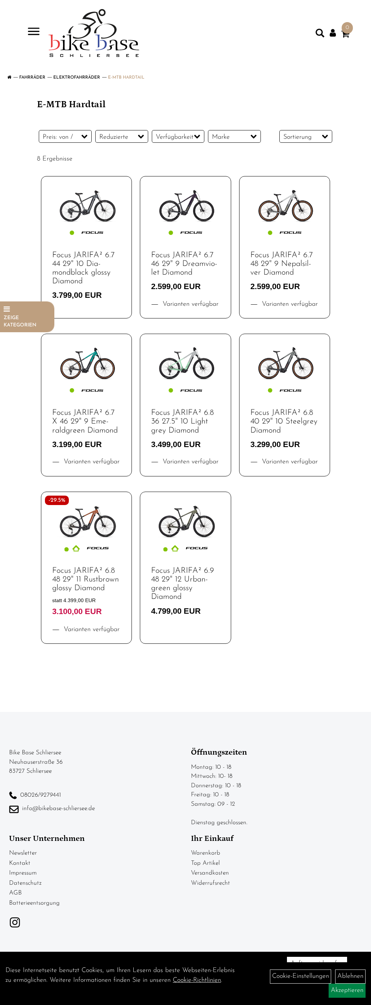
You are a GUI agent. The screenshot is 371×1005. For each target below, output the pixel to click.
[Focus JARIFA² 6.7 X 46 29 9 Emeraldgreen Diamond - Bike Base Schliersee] (86, 360)
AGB (15, 893)
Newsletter (23, 853)
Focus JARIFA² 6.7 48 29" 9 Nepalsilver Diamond (281, 264)
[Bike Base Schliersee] (94, 33)
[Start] (9, 77)
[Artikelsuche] (320, 34)
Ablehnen (350, 976)
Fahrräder (32, 77)
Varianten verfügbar (189, 304)
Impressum (23, 873)
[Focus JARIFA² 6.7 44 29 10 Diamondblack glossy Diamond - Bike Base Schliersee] (86, 203)
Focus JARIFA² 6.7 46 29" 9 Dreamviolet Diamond (184, 264)
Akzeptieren (347, 990)
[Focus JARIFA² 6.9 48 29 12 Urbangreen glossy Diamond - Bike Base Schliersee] (185, 518)
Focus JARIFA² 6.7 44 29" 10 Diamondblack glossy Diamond (83, 268)
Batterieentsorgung (34, 903)
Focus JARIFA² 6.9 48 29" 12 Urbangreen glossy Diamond (182, 584)
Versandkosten (210, 873)
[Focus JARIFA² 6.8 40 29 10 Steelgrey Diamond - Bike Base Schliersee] (284, 360)
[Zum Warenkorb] (345, 35)
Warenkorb (205, 853)
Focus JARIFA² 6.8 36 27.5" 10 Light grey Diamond (182, 421)
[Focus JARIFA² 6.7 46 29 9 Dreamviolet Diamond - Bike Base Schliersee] (185, 203)
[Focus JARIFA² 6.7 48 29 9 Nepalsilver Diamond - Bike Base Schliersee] (284, 203)
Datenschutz (25, 883)
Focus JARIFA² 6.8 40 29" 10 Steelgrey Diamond (283, 421)
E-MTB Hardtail (126, 77)
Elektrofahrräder (76, 77)
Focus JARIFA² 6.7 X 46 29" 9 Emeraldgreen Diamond (85, 421)
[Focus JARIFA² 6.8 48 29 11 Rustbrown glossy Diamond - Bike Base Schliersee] (86, 518)
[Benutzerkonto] (333, 33)
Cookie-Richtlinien (197, 980)
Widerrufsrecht (210, 883)
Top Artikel (205, 863)
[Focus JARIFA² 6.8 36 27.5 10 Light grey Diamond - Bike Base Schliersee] (185, 360)
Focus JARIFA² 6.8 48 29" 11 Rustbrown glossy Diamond (85, 579)
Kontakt (19, 863)
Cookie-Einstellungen (300, 976)
